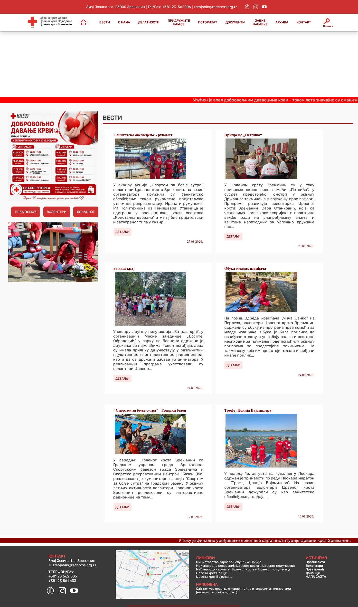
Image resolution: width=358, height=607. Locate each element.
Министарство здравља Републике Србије (228, 562)
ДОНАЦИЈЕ (86, 212)
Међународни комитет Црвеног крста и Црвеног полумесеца (243, 569)
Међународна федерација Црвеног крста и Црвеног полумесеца (245, 565)
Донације (313, 573)
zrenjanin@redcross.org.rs (74, 565)
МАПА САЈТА (316, 576)
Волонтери (314, 565)
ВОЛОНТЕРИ (56, 212)
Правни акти (315, 562)
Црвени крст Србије (211, 573)
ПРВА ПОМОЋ (26, 212)
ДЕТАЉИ (122, 232)
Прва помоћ (315, 569)
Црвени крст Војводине (214, 576)
